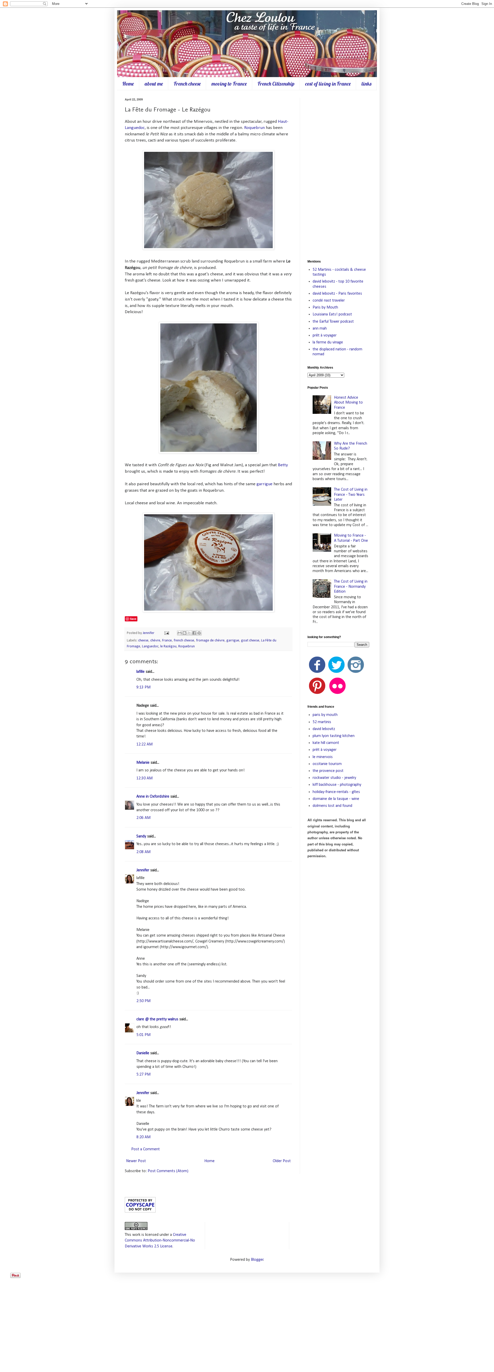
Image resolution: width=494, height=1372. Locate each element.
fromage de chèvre (210, 640)
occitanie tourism (327, 764)
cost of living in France (328, 83)
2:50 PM (143, 1001)
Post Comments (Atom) (168, 1171)
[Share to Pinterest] (199, 633)
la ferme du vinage (328, 342)
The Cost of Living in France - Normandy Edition (350, 586)
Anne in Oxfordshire (152, 797)
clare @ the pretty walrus (157, 1019)
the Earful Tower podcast (333, 322)
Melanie (142, 763)
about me (154, 83)
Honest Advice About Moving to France (348, 402)
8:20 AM (143, 1137)
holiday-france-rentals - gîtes (336, 792)
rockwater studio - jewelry (334, 778)
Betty (283, 465)
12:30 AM (144, 778)
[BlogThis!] (184, 633)
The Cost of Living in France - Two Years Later (350, 494)
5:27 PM (143, 1074)
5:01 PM (143, 1035)
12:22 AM (144, 744)
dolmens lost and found (332, 806)
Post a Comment (145, 1149)
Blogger (257, 1260)
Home (128, 83)
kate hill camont (326, 743)
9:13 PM (143, 687)
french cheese (184, 640)
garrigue (264, 484)
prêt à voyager (325, 335)
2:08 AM (143, 852)
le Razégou (168, 646)
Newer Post (136, 1161)
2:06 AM (143, 818)
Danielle (142, 1053)
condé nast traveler (329, 300)
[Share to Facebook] (194, 633)
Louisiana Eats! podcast (332, 314)
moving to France (229, 83)
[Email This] (179, 633)
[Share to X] (189, 633)
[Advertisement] (338, 175)
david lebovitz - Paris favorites (337, 294)
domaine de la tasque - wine (336, 799)
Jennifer (149, 633)
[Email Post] (166, 633)
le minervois (323, 757)
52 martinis (322, 722)
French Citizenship (276, 83)
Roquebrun (254, 128)
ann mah (320, 328)
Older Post (282, 1161)
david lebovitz (324, 729)
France (167, 640)
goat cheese (250, 640)
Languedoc (150, 646)
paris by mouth (325, 715)
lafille (140, 672)
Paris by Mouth (325, 307)
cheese (143, 640)
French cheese (187, 83)
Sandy (141, 836)
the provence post (328, 771)
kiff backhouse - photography (337, 785)
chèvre (155, 640)
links (366, 83)
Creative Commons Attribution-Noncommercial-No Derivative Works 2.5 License (160, 1240)
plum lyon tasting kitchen (334, 736)
